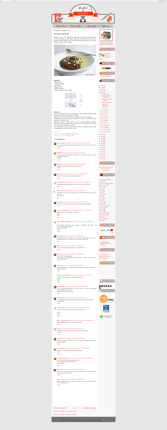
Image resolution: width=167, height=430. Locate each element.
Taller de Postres (103, 258)
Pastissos (101, 211)
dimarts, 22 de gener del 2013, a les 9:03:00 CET (82, 320)
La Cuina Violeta (61, 348)
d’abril (103, 114)
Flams (100, 196)
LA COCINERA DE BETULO (64, 221)
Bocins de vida (102, 185)
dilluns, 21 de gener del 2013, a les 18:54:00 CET (75, 297)
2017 (102, 141)
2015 (102, 136)
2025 (102, 156)
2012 (102, 90)
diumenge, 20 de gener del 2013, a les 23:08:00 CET (79, 210)
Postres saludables (103, 213)
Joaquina (59, 338)
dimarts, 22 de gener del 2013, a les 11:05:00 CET (72, 328)
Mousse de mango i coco (106, 243)
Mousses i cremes (70, 135)
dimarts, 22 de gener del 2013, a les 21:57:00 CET (77, 348)
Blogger (104, 420)
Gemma (59, 254)
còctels (100, 188)
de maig (104, 116)
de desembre (105, 131)
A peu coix (59, 174)
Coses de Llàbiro (61, 286)
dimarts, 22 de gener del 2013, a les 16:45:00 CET (73, 338)
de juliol (104, 120)
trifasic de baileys (61, 182)
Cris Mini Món (60, 297)
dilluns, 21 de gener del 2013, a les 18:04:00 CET (76, 286)
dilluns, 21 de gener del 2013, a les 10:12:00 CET (71, 245)
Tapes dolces (102, 218)
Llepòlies (101, 203)
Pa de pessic (102, 207)
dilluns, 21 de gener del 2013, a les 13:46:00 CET (72, 265)
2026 (102, 158)
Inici (75, 408)
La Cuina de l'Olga (61, 210)
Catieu (58, 328)
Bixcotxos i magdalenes (104, 183)
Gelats (100, 200)
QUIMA (59, 164)
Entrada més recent (60, 408)
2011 (102, 87)
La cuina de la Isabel (62, 358)
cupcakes (101, 194)
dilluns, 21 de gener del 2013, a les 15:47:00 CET (79, 275)
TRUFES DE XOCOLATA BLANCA (105, 106)
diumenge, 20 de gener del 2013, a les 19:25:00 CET (78, 182)
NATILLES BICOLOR (107, 102)
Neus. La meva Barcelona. (63, 320)
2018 (102, 143)
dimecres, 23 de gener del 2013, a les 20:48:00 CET (80, 358)
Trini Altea (59, 202)
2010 (102, 85)
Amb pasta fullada (103, 179)
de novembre (105, 129)
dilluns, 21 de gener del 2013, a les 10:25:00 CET (72, 254)
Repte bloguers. (103, 214)
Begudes (101, 181)
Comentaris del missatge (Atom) (68, 411)
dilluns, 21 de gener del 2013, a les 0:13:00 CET (71, 235)
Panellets (101, 209)
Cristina (108, 54)
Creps (100, 192)
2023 (102, 151)
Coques (101, 190)
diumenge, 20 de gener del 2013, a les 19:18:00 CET (73, 164)
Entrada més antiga (89, 408)
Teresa (58, 265)
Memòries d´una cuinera (105, 256)
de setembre (105, 125)
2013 (102, 92)
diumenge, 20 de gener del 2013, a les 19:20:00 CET (74, 174)
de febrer (104, 109)
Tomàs (58, 379)
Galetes (101, 198)
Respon (58, 148)
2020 (102, 147)
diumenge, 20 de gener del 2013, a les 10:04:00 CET (77, 143)
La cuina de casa (105, 242)
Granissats (101, 202)
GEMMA (59, 152)
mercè (58, 235)
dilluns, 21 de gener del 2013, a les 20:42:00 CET (78, 307)
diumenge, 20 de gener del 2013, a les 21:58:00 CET (74, 202)
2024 (102, 154)
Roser (58, 245)
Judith (58, 369)
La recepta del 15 (103, 254)
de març (104, 112)
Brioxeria (101, 187)
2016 (102, 138)
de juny (104, 118)
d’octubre (104, 127)
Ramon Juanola (60, 143)
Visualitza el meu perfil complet (105, 57)
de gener (104, 94)
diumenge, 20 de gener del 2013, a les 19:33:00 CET (73, 190)
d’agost (104, 122)
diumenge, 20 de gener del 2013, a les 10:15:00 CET (74, 152)
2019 (102, 145)
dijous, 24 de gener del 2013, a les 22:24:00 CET (71, 369)
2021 (102, 149)
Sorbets (101, 216)
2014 (102, 134)
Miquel (58, 190)
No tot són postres (61, 307)
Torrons (101, 220)
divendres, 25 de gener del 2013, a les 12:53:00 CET (72, 379)
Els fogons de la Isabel (62, 275)
